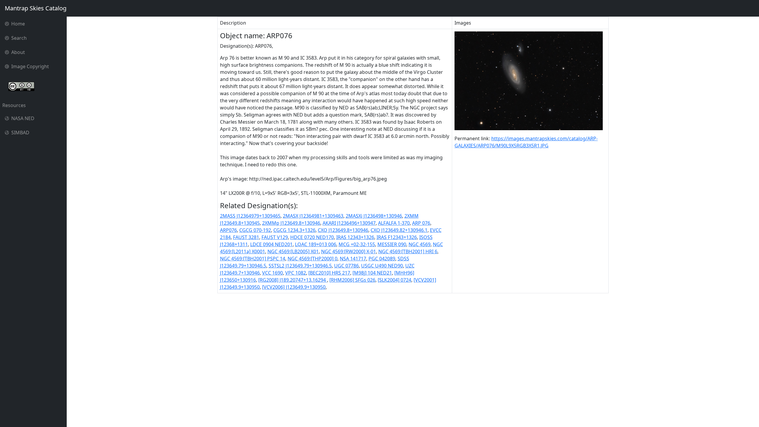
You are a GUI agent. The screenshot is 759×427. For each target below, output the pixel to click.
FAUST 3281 (246, 237)
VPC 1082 (295, 273)
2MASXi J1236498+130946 (374, 216)
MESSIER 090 (391, 244)
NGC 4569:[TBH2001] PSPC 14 (252, 258)
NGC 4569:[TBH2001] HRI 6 (407, 251)
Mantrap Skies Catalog (35, 8)
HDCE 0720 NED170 (312, 237)
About (18, 52)
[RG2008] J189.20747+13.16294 (292, 280)
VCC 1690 (272, 273)
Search (19, 38)
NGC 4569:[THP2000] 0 (312, 258)
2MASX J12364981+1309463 (313, 216)
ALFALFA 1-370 (394, 223)
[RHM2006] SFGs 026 (352, 280)
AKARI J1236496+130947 (349, 223)
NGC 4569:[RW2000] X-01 (348, 251)
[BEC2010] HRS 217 (329, 273)
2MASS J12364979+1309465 (250, 216)
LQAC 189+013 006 (315, 244)
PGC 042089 (382, 258)
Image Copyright (30, 66)
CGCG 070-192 (255, 230)
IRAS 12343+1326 (355, 237)
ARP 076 (421, 223)
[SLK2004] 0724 (394, 280)
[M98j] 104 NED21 (372, 273)
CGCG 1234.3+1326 (294, 230)
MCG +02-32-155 (357, 244)
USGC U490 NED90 (382, 265)
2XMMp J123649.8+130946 (291, 223)
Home (18, 23)
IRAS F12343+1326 (397, 237)
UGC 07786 (346, 265)
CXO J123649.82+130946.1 (399, 230)
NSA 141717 (353, 258)
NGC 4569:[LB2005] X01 (293, 251)
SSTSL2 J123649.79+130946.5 (300, 265)
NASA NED (22, 118)
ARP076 (228, 230)
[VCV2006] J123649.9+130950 (294, 287)
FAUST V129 (274, 237)
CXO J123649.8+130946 (343, 230)
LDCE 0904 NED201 (271, 244)
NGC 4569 (419, 244)
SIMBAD (20, 132)
